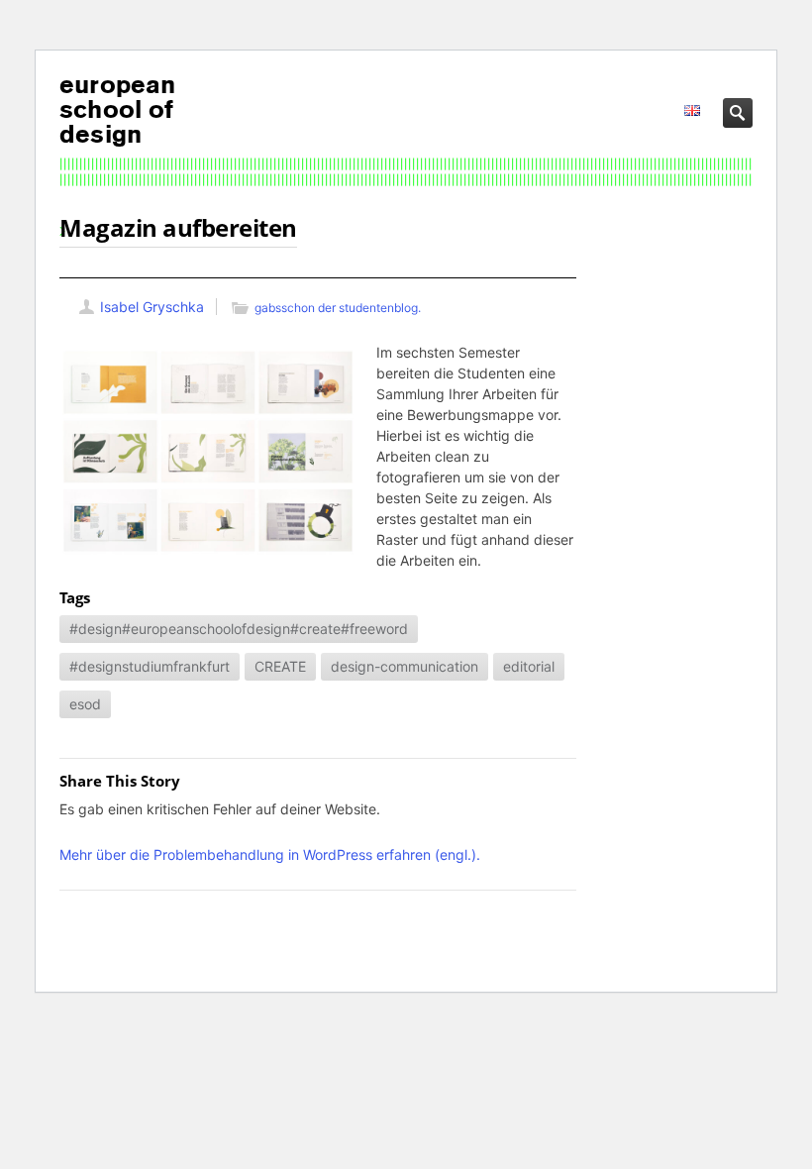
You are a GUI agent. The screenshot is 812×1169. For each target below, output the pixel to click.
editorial (529, 666)
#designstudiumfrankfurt (149, 666)
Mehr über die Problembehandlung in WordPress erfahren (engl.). (269, 854)
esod (85, 703)
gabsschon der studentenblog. (337, 307)
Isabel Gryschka (152, 306)
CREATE (280, 666)
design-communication (404, 666)
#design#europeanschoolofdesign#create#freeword (238, 628)
